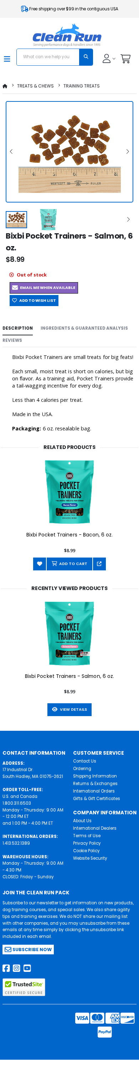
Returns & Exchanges (95, 783)
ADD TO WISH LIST (36, 300)
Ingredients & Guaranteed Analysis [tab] (84, 328)
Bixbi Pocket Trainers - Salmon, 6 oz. (69, 676)
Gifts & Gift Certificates (96, 798)
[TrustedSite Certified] (23, 987)
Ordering (82, 768)
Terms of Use (87, 836)
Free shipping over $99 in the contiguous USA (73, 9)
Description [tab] (17, 328)
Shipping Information (95, 776)
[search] (86, 57)
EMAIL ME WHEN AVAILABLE (46, 287)
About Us (82, 821)
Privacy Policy (87, 843)
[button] (125, 61)
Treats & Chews (35, 86)
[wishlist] (39, 564)
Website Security (90, 858)
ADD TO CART (72, 563)
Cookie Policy (86, 851)
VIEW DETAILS (72, 709)
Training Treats (81, 86)
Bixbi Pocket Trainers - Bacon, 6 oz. (69, 535)
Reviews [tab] (12, 340)
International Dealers (95, 828)
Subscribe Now (31, 949)
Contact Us (84, 761)
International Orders (94, 791)
